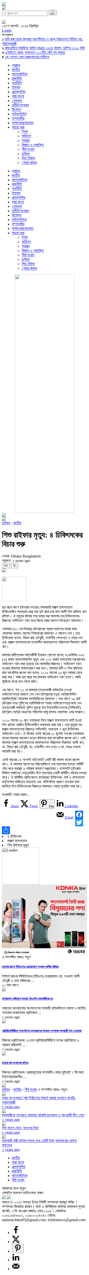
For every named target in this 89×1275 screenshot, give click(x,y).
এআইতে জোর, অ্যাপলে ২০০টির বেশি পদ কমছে (35, 52)
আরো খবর (18, 127)
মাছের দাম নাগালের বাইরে (15, 1063)
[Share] (44, 830)
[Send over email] (16, 1269)
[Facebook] (44, 814)
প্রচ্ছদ (16, 65)
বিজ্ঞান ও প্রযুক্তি (33, 145)
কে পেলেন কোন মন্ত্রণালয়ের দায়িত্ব (27, 57)
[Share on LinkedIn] (16, 1260)
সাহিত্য (26, 136)
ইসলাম (16, 87)
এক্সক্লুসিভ (18, 92)
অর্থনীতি (17, 83)
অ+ (6, 565)
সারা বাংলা (18, 96)
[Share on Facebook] (16, 1233)
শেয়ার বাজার (29, 163)
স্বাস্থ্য (26, 140)
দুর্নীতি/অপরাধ (20, 105)
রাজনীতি (17, 78)
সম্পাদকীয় (18, 118)
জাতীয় (16, 70)
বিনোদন (16, 109)
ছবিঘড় (26, 154)
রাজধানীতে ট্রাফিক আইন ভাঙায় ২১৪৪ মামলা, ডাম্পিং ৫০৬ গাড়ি (45, 48)
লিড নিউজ (28, 158)
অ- (14, 565)
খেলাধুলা (17, 101)
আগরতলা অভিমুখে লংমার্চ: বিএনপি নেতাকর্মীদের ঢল (27, 998)
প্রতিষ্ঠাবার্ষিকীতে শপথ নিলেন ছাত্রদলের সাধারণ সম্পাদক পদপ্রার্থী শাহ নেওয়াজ (42, 1031)
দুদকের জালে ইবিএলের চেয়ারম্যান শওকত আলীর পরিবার (30, 966)
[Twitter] (44, 822)
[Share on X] (16, 1241)
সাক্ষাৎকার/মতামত (23, 123)
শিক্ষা (25, 132)
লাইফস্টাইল (19, 114)
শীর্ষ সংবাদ (28, 149)
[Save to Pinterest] (18, 1248)
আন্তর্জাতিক (19, 74)
